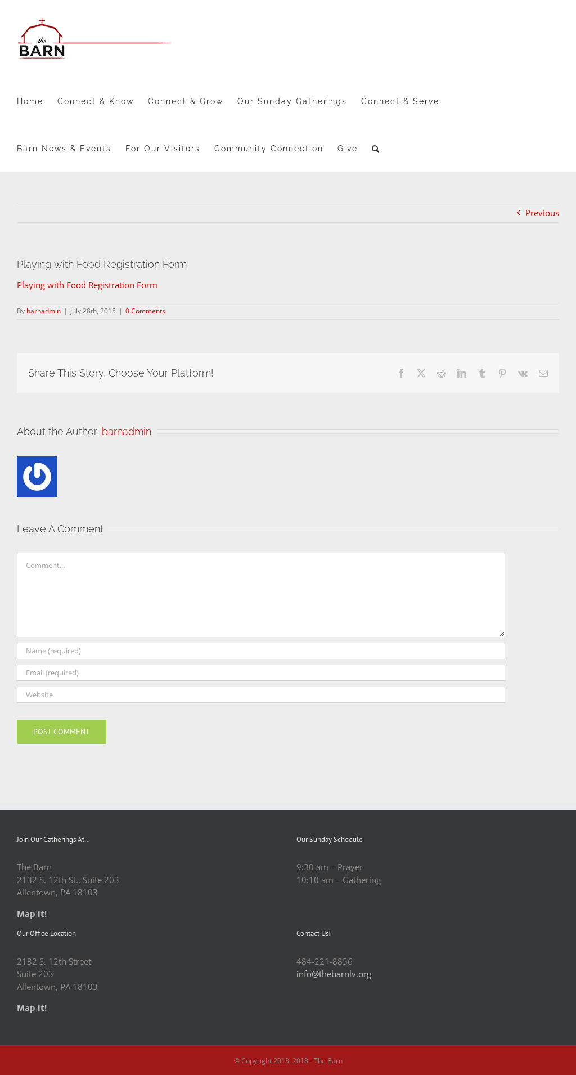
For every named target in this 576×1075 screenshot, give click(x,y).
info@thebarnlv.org (333, 973)
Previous (542, 212)
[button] (376, 148)
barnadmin (43, 311)
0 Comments (145, 311)
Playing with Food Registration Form (87, 284)
